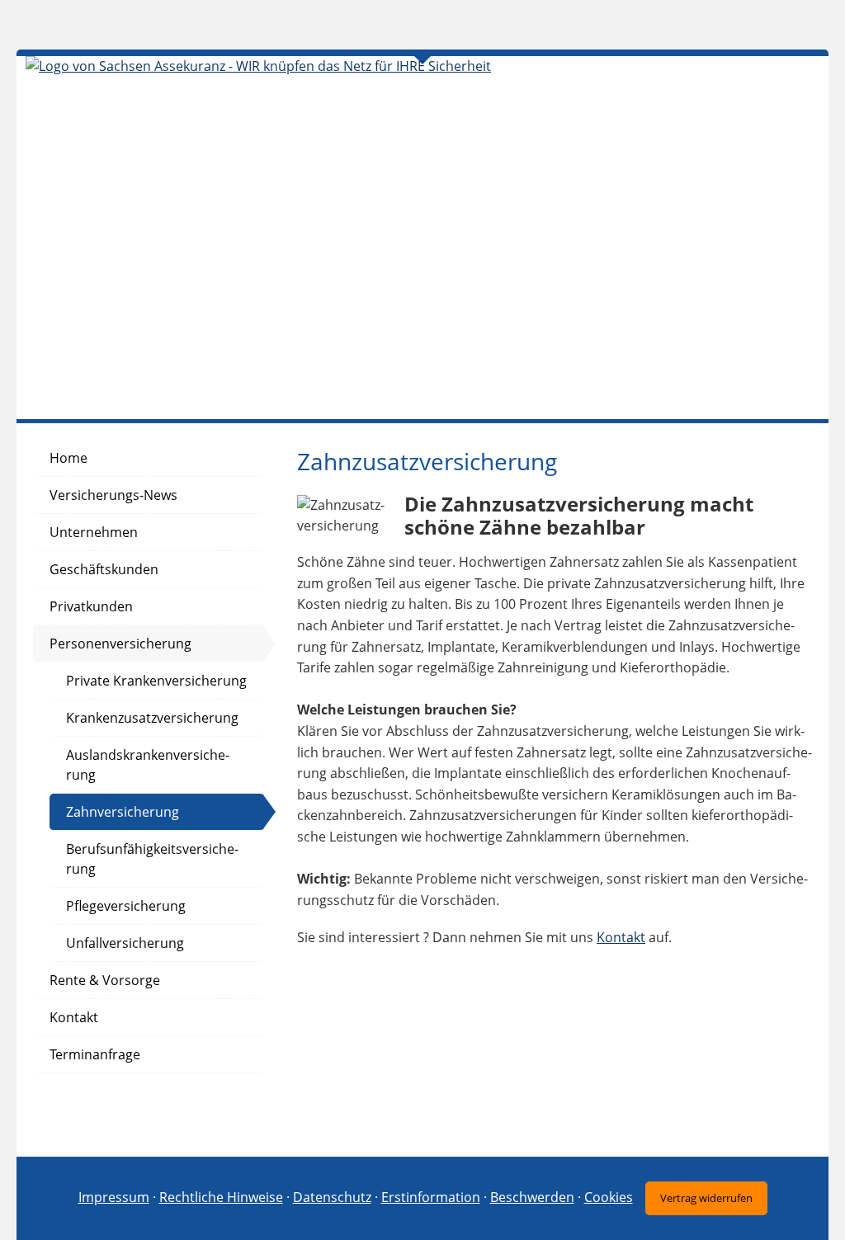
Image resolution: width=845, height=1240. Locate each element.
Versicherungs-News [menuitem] (113, 495)
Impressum (113, 1197)
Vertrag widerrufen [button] (706, 1197)
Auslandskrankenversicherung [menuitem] (147, 765)
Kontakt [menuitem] (74, 1017)
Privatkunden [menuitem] (91, 606)
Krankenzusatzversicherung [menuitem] (152, 718)
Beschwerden (532, 1197)
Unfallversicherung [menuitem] (125, 943)
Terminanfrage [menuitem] (95, 1054)
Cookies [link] (608, 1197)
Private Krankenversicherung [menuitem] (156, 681)
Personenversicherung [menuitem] (120, 643)
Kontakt (621, 937)
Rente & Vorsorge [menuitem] (105, 980)
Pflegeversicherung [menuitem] (126, 906)
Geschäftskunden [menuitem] (104, 569)
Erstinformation (430, 1197)
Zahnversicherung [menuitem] (122, 812)
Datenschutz (332, 1197)
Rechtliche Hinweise (221, 1197)
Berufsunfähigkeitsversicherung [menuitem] (152, 859)
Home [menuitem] (68, 458)
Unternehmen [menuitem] (94, 532)
